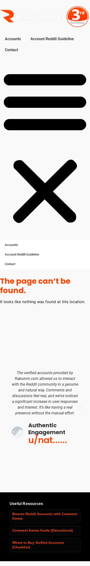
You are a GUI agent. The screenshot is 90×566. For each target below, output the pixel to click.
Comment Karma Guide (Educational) (42, 530)
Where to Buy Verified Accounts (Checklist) (38, 545)
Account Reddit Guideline (52, 39)
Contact (11, 50)
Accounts (13, 39)
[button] (45, 146)
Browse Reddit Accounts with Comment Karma (44, 516)
